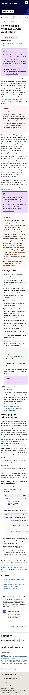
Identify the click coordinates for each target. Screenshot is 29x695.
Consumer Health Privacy (8, 690)
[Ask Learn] (23, 21)
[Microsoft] (14, 17)
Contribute (4, 688)
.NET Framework (10, 21)
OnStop (20, 489)
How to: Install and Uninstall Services (15, 584)
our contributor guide (12, 606)
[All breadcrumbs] (2, 21)
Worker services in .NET (13, 69)
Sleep (16, 460)
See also (5, 45)
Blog (23, 686)
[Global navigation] (1, 17)
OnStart (14, 197)
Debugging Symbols (9, 265)
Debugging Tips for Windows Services (13, 43)
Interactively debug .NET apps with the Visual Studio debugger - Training (14, 657)
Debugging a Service (10, 589)
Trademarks (4, 692)
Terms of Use (21, 690)
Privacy (11, 688)
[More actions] (26, 21)
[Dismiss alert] (26, 2)
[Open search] (21, 17)
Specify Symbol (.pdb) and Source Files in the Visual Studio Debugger (14, 252)
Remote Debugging (7, 189)
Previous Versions (15, 686)
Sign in (26, 17)
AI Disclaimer (4, 686)
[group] (16, 502)
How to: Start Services (11, 586)
